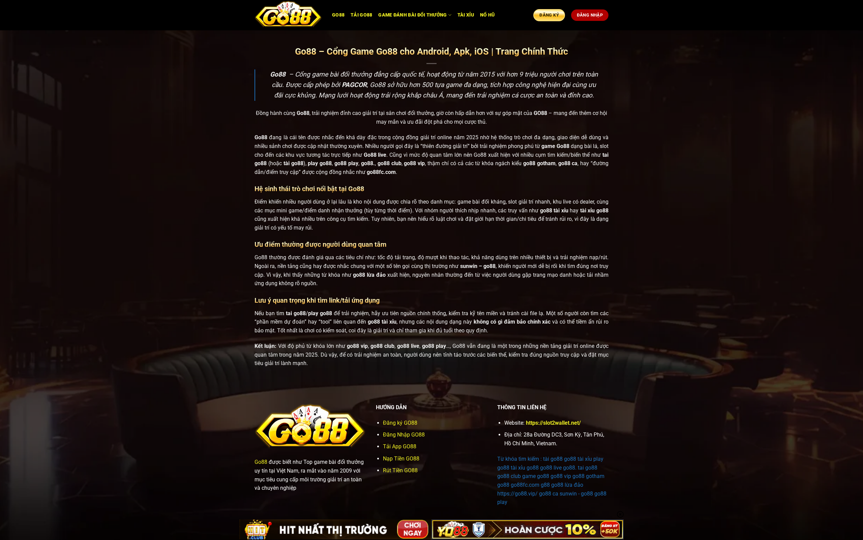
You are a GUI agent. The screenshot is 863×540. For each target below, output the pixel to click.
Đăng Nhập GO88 (404, 434)
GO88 (338, 15)
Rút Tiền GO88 (400, 470)
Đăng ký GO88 (400, 423)
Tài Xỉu (465, 15)
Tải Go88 (361, 15)
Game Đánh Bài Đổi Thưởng (412, 15)
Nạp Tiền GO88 (401, 458)
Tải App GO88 (399, 446)
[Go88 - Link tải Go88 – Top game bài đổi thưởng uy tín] (288, 15)
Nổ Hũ (487, 15)
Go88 (261, 462)
